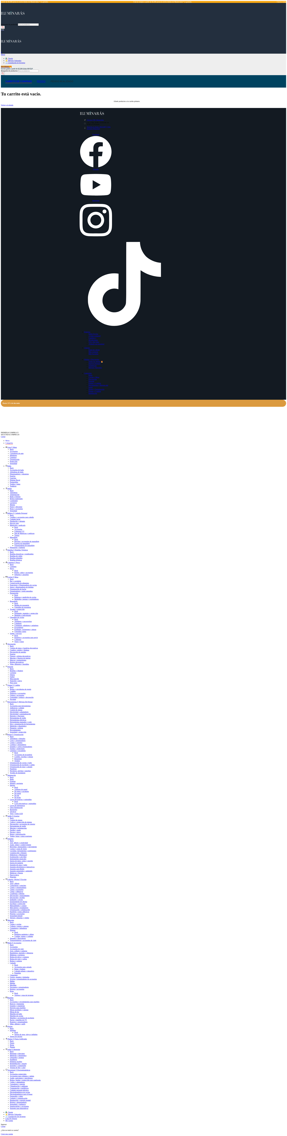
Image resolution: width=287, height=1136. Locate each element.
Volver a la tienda (7, 105)
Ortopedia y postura (17, 1057)
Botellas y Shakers (16, 671)
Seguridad (13, 463)
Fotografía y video (16, 1096)
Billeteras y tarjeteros (17, 955)
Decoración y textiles (17, 898)
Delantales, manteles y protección (26, 613)
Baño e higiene (15, 497)
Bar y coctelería (15, 581)
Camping (13, 566)
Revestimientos (15, 730)
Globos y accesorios (17, 695)
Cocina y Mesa (94, 377)
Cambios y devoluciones (93, 339)
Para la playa (14, 875)
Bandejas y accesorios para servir (26, 638)
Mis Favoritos (93, 354)
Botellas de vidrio (16, 556)
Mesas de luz (14, 1012)
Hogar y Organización (96, 389)
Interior (12, 785)
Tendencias (93, 366)
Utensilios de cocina (17, 617)
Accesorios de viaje (17, 949)
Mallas (12, 981)
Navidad (13, 699)
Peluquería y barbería (17, 547)
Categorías (88, 373)
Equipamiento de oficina (18, 902)
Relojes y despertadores (18, 1102)
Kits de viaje (14, 523)
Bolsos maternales (16, 499)
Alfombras (13, 493)
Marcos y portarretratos (18, 660)
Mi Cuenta (9, 1121)
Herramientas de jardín (18, 718)
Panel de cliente (94, 350)
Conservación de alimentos (19, 583)
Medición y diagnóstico (18, 726)
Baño (90, 375)
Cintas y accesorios (16, 889)
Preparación (14, 593)
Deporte (91, 381)
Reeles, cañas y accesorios (23, 573)
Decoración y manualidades (19, 896)
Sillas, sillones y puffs (17, 1024)
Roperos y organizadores (18, 1022)
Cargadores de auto (17, 453)
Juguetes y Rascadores (18, 938)
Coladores (18, 623)
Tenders (17, 761)
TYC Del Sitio (94, 342)
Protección (13, 461)
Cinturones (14, 975)
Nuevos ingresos (94, 364)
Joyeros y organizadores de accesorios (23, 979)
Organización (14, 459)
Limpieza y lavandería (18, 751)
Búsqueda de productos (9, 24)
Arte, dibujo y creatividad (19, 843)
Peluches (13, 877)
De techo (17, 797)
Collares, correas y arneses (19, 926)
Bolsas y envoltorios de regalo (20, 689)
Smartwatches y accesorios (19, 1106)
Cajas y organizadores (17, 741)
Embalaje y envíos (16, 900)
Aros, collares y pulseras (18, 951)
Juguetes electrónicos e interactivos (22, 867)
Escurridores (18, 627)
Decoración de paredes (18, 652)
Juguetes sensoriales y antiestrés (21, 871)
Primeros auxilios (16, 1062)
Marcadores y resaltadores (19, 908)
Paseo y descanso (16, 507)
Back (12, 449)
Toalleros (13, 486)
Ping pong (13, 683)
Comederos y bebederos (18, 928)
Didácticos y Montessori (18, 855)
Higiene (12, 930)
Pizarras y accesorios (17, 914)
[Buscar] (3, 27)
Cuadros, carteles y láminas (19, 650)
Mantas (12, 505)
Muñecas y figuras (16, 873)
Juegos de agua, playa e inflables (25, 1034)
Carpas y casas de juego (18, 849)
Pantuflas (17, 973)
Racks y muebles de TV (18, 1020)
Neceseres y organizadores (19, 987)
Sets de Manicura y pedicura (24, 533)
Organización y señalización (20, 910)
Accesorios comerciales (18, 1074)
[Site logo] (12, 22)
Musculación (14, 679)
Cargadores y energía (17, 1084)
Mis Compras (93, 352)
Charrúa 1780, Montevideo (95, 120)
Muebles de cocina (16, 1016)
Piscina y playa (15, 832)
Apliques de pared (20, 789)
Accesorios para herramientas (20, 706)
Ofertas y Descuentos (91, 359)
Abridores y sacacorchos (23, 621)
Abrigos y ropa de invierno (23, 995)
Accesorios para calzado (23, 967)
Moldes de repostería (21, 605)
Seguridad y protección (18, 732)
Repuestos (18, 759)
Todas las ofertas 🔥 (96, 362)
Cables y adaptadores (17, 1082)
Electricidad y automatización (20, 714)
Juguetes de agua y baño (18, 865)
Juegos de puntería (16, 863)
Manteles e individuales (22, 615)
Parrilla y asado (15, 830)
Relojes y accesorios (17, 989)
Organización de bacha (18, 589)
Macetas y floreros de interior (20, 658)
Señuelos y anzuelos (21, 575)
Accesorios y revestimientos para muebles (24, 1002)
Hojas (12, 1045)
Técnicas (13, 812)
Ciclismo (13, 673)
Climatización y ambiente (19, 1086)
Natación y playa (16, 681)
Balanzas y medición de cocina (25, 597)
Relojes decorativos (17, 662)
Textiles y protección (17, 609)
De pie (16, 795)
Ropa (12, 991)
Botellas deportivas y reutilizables (22, 554)
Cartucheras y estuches (18, 885)
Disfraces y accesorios (18, 693)
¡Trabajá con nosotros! (96, 344)
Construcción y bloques (18, 853)
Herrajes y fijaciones (17, 716)
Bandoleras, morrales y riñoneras (21, 953)
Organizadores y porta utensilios (21, 591)
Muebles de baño (16, 1014)
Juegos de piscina (16, 1036)
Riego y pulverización (17, 834)
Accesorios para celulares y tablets (22, 1076)
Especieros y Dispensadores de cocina (23, 585)
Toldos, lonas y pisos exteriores (21, 836)
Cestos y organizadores (18, 887)
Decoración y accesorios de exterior (22, 824)
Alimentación (14, 495)
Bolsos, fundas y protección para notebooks (25, 1080)
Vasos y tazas (19, 642)
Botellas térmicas (16, 560)
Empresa (87, 332)
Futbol (12, 677)
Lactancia (13, 503)
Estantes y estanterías (17, 1006)
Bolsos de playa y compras (19, 957)
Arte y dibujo (14, 883)
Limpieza (13, 457)
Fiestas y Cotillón (95, 383)
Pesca (12, 569)
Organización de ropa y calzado (21, 767)
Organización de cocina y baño (21, 763)
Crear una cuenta (7, 1134)
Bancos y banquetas (17, 1004)
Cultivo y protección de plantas (21, 822)
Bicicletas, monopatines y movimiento (23, 847)
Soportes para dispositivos (19, 1108)
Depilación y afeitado (17, 521)
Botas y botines (19, 969)
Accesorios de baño (17, 470)
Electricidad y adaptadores (19, 712)
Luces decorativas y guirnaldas (21, 799)
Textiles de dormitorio (17, 773)
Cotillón (13, 691)
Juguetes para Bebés (17, 869)
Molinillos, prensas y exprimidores (26, 599)
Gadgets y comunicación (18, 1098)
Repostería (13, 601)
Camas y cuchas (15, 924)
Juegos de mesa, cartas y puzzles (21, 861)
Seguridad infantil (16, 916)
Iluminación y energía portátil (20, 1100)
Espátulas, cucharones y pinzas (25, 629)
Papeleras (13, 769)
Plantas (12, 1047)
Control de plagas (16, 710)
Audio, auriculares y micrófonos (21, 1078)
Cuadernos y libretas (17, 894)
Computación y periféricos (19, 1088)
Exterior (13, 781)
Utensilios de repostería (22, 607)
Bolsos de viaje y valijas (18, 959)
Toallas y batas (15, 484)
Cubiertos (17, 640)
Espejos (12, 476)
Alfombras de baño (16, 472)
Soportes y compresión (18, 1066)
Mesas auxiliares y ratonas (19, 1010)
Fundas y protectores (17, 749)
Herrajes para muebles (18, 1008)
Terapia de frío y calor (17, 1068)
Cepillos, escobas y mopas (23, 757)
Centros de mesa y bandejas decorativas (24, 648)
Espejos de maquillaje (22, 543)
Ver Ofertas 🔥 (6, 67)
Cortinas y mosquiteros (18, 745)
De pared (17, 793)
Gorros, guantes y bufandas (19, 977)
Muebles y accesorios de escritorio (22, 1018)
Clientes (87, 348)
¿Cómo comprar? (95, 336)
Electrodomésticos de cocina (20, 1092)
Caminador (14, 501)
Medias (12, 983)
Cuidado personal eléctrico (19, 1090)
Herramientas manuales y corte (21, 722)
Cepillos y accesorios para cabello (22, 517)
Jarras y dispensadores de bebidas (22, 587)
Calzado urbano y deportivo (24, 971)
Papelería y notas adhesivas (19, 912)
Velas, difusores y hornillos (19, 664)
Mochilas (13, 985)
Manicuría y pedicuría (17, 525)
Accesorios (14, 451)
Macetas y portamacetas (18, 828)
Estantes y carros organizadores (21, 747)
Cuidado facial (15, 519)
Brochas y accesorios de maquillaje (26, 541)
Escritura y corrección (17, 904)
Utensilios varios (20, 631)
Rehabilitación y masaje (18, 1064)
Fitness (12, 675)
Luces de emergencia (17, 806)
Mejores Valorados (95, 368)
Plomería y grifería (16, 728)
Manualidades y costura (18, 906)
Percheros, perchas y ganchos (20, 771)
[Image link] (92, 114)
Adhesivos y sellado (17, 708)
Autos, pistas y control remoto (20, 845)
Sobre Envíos (93, 334)
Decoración (93, 379)
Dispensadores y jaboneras (19, 474)
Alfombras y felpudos (17, 739)
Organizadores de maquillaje (24, 545)
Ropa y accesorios (16, 509)
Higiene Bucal (15, 480)
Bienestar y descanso (17, 1053)
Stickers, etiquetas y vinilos (19, 918)
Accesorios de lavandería (23, 755)
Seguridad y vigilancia (18, 1104)
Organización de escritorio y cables (22, 765)
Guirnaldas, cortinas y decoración (22, 697)
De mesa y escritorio (21, 791)
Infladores (13, 455)
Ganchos (13, 478)
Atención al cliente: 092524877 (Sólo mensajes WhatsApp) (99, 128)
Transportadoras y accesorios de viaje (23, 940)
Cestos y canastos (16, 743)
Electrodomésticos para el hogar (21, 1094)
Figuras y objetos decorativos (20, 656)
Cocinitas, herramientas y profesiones (23, 851)
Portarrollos (14, 482)
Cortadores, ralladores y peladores (26, 625)
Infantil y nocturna (16, 783)
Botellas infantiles (16, 558)
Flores (12, 1043)
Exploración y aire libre (18, 857)
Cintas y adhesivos (16, 892)
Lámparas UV (19, 531)
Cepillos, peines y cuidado (23, 936)
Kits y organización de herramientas (22, 724)
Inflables (13, 1030)
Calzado (13, 963)
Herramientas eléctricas (18, 720)
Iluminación (93, 393)
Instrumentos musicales (18, 859)
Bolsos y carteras (16, 961)
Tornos (16, 535)
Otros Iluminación (16, 808)
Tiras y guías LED (16, 814)
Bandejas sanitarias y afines (24, 934)
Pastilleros (13, 1060)
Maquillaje (13, 537)
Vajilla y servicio (16, 633)
